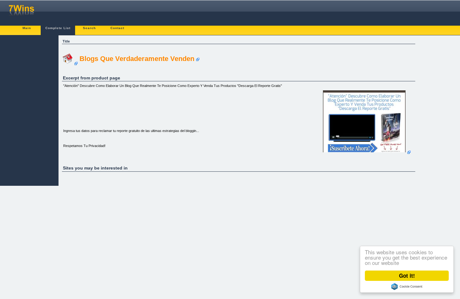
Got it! (407, 275)
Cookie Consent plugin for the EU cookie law (406, 286)
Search (89, 28)
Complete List (57, 28)
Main (27, 28)
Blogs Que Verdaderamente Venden (136, 59)
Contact (117, 28)
